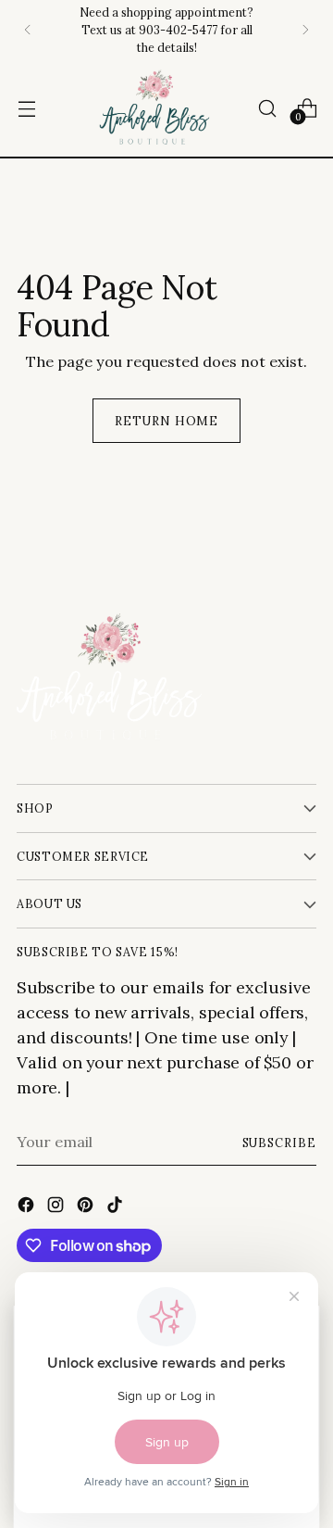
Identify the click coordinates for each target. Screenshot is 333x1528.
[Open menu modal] (26, 108)
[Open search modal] (267, 108)
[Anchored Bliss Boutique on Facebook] (28, 1207)
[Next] (305, 29)
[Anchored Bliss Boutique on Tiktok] (116, 1207)
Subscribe (279, 1142)
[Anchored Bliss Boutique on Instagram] (57, 1207)
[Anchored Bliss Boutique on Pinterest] (87, 1207)
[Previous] (27, 29)
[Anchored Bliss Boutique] (154, 108)
